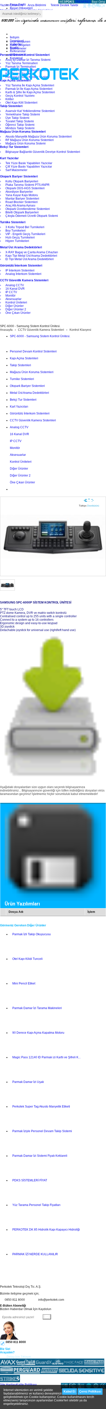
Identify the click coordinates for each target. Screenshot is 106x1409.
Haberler (16, 44)
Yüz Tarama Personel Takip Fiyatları (36, 1205)
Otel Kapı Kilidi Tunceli (27, 959)
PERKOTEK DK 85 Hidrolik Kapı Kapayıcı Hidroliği (46, 1229)
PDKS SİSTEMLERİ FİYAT (29, 1180)
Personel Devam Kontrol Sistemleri (33, 351)
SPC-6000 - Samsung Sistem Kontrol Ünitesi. (40, 336)
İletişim (14, 37)
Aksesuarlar (18, 455)
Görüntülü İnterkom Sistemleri (30, 413)
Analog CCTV (19, 427)
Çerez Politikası (90, 1391)
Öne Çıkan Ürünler (22, 482)
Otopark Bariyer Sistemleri (27, 386)
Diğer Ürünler (19, 468)
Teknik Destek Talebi (64, 5)
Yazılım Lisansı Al (11, 5)
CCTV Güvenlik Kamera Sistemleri (41, 330)
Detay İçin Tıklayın (19, 1357)
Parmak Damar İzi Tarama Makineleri (37, 1008)
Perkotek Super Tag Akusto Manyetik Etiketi (41, 1106)
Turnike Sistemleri (22, 379)
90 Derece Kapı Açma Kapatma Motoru (38, 1032)
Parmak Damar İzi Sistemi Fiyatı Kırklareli (39, 1155)
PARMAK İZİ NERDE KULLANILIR (35, 1254)
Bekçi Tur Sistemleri (23, 399)
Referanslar (18, 51)
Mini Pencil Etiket (23, 983)
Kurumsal (16, 58)
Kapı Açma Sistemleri (24, 358)
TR (77, 1)
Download (17, 41)
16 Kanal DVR (19, 434)
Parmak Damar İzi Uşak (28, 1082)
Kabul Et (69, 1391)
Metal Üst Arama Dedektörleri (29, 393)
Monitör (15, 448)
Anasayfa (6, 330)
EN (81, 1)
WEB (66, 1)
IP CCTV (15, 441)
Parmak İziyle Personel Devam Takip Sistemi (42, 1131)
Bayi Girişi (98, 1)
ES (89, 1)
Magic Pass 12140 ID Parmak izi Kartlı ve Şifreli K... (46, 1057)
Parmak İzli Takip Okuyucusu (31, 934)
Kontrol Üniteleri (21, 461)
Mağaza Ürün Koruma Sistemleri (31, 372)
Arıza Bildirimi (37, 5)
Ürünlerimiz (17, 54)
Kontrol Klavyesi (80, 330)
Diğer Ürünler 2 (20, 475)
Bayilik (14, 47)
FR (85, 1)
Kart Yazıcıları (19, 406)
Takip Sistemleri (20, 365)
